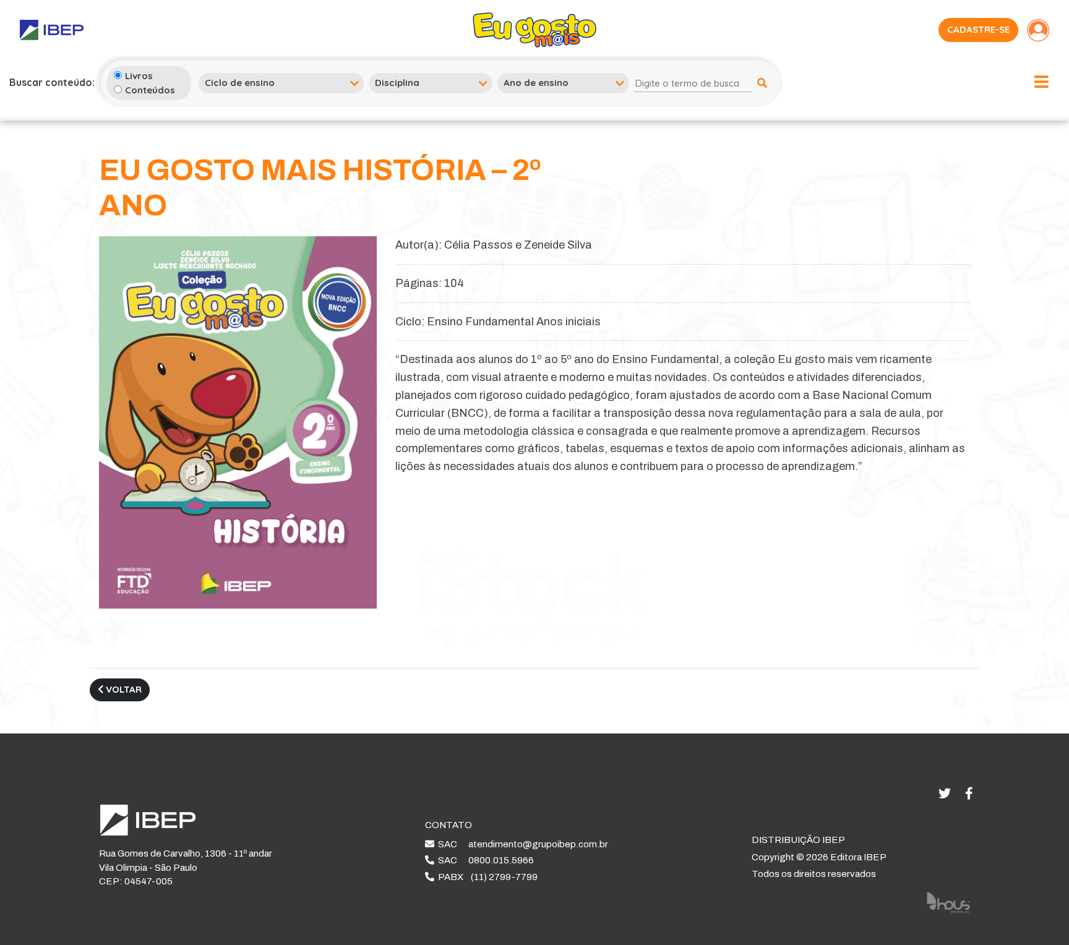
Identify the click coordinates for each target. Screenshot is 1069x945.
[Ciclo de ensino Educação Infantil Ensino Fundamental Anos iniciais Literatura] (281, 82)
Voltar (122, 689)
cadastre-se (978, 29)
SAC (521, 844)
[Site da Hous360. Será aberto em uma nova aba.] (948, 902)
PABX (486, 877)
